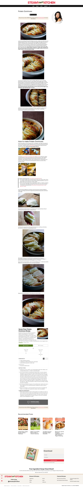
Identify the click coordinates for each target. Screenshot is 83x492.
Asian (43, 480)
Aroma (38, 156)
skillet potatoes (32, 145)
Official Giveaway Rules (26, 485)
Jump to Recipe (33, 14)
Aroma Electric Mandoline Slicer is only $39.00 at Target (33, 185)
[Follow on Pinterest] (2, 478)
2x (45, 358)
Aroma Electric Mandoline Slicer (29, 156)
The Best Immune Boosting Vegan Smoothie (47, 432)
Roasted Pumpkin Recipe (74, 481)
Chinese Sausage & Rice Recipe (74, 479)
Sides (30, 482)
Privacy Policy (19, 485)
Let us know (32, 402)
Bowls (43, 478)
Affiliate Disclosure (7, 485)
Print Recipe (26, 345)
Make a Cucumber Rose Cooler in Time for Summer (34, 432)
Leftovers (44, 482)
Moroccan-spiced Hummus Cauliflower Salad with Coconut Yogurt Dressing (59, 433)
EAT (33, 6)
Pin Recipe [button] (41, 345)
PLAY (37, 6)
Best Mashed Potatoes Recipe (62, 480)
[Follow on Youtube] (2, 481)
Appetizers (31, 478)
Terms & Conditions (14, 485)
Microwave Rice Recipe (61, 478)
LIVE (41, 6)
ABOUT (45, 6)
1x (43, 358)
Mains (30, 480)
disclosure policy (41, 17)
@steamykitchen (14, 481)
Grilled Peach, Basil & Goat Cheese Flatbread (23, 432)
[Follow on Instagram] (2, 476)
